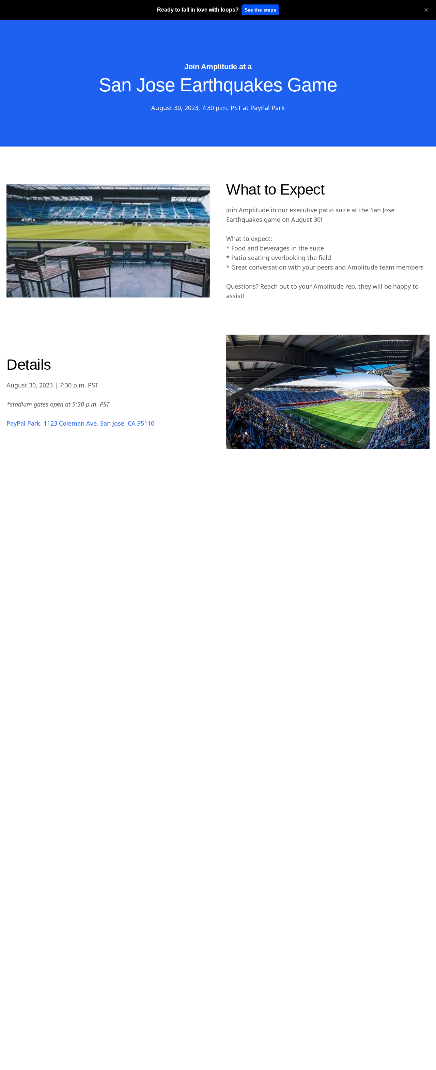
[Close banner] (426, 9)
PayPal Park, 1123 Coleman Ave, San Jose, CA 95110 (80, 423)
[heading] (198, 10)
